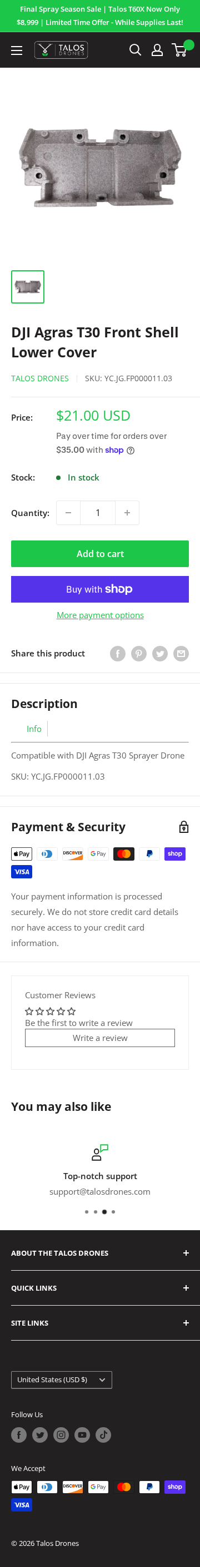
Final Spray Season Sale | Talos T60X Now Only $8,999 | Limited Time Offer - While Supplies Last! (100, 15)
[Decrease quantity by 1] (68, 512)
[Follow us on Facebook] (19, 1435)
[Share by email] (181, 653)
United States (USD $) (52, 1379)
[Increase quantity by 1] (127, 512)
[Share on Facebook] (118, 653)
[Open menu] (16, 50)
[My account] (157, 50)
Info (34, 728)
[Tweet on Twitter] (160, 653)
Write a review (100, 1037)
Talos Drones (40, 378)
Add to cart (100, 554)
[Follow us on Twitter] (40, 1435)
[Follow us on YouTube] (82, 1435)
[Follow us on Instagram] (61, 1435)
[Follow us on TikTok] (103, 1435)
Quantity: (30, 512)
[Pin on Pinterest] (139, 653)
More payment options (100, 614)
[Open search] (135, 50)
